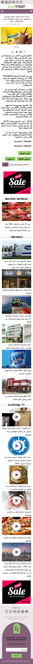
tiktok (10, 2)
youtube (2, 2)
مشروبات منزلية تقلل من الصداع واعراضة (19, 513)
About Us (10, 619)
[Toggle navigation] (2, 11)
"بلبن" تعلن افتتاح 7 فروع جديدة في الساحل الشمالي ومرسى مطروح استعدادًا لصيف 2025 (18, 460)
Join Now (16, 655)
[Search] (31, 11)
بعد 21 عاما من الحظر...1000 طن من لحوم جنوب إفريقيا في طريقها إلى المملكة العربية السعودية (17, 227)
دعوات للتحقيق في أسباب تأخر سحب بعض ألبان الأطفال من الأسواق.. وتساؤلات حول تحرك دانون (17, 264)
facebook (21, 2)
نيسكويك (10, 158)
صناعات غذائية (25, 617)
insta (17, 2)
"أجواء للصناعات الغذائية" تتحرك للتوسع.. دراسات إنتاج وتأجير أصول (18, 346)
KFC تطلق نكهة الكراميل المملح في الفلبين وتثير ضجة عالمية (18, 397)
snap (6, 2)
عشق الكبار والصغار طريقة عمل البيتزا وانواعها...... (17, 539)
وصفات (6, 617)
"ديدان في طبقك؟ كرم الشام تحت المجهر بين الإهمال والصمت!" (18, 487)
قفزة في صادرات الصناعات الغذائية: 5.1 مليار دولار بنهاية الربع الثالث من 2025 (18, 318)
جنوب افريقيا (25, 153)
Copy (5, 164)
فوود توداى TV (21, 619)
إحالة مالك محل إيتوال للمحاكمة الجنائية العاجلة (17, 291)
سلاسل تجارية (15, 617)
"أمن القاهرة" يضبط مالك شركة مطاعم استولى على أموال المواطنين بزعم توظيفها (16, 431)
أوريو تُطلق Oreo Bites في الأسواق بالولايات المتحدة (18, 372)
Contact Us (15, 619)
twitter (13, 2)
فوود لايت (10, 617)
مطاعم (20, 617)
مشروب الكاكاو (24, 158)
